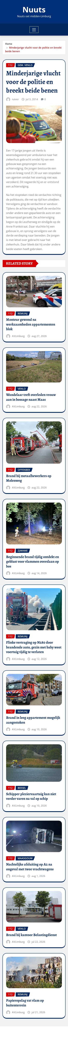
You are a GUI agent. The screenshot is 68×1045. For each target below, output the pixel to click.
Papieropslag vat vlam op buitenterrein (25, 1003)
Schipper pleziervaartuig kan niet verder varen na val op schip (31, 796)
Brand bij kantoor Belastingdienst (31, 934)
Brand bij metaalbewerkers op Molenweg (28, 478)
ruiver (15, 99)
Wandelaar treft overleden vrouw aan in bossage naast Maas (31, 397)
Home (8, 43)
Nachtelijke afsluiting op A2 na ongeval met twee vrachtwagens (30, 867)
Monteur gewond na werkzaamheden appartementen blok (30, 324)
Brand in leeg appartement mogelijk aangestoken (33, 720)
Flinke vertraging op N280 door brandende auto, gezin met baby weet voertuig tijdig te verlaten (33, 647)
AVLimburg (18, 336)
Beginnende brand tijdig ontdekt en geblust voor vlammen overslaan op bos (32, 561)
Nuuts (34, 9)
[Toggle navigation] (34, 29)
